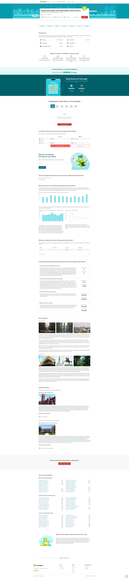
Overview (49, 26)
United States (46, 557)
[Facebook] (35, 570)
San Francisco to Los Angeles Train (71, 516)
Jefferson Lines (46, 407)
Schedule (42, 26)
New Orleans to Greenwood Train (44, 497)
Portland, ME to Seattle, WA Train (44, 522)
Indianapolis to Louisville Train (70, 484)
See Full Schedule (64, 124)
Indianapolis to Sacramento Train (44, 490)
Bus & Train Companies (61, 1)
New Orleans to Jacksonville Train (44, 506)
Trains (54, 1)
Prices (57, 26)
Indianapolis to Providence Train (71, 487)
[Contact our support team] (126, 576)
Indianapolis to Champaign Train (44, 481)
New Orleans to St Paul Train (43, 509)
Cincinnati (42, 351)
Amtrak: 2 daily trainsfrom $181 (45, 177)
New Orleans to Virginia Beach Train (71, 507)
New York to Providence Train (43, 518)
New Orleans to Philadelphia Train (71, 497)
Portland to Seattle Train (69, 526)
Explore (69, 1)
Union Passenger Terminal (83, 380)
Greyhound (41, 407)
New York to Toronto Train (43, 526)
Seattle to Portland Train (69, 519)
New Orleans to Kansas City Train (44, 500)
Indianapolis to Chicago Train (70, 491)
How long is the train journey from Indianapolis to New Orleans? (51, 278)
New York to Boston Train (70, 515)
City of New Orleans (80, 438)
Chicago (84, 350)
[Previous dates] (49, 106)
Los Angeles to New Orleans (72, 440)
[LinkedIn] (37, 570)
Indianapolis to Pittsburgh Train (70, 483)
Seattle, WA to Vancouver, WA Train (71, 518)
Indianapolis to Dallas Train (43, 484)
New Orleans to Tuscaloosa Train (44, 499)
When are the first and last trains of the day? (48, 291)
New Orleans (56, 557)
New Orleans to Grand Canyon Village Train (72, 506)
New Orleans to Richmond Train (44, 503)
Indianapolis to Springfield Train (70, 490)
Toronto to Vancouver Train (70, 525)
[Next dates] (80, 106)
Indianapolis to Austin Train (43, 480)
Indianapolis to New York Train (43, 483)
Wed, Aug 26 (67, 17)
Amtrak (41, 249)
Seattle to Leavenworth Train (43, 516)
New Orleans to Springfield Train (44, 507)
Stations (86, 26)
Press (73, 570)
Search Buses (80, 145)
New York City (52, 440)
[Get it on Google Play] (82, 86)
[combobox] (45, 17)
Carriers (64, 26)
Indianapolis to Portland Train (43, 491)
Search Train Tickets (64, 463)
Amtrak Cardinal (75, 406)
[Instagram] (33, 570)
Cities (79, 26)
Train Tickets (41, 557)
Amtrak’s (48, 438)
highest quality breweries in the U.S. (46, 348)
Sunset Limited (61, 440)
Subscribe (42, 167)
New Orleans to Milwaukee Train (44, 504)
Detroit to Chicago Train (69, 522)
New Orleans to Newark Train (70, 500)
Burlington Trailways (61, 407)
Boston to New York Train (43, 519)
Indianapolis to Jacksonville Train (71, 481)
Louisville (88, 350)
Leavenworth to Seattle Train (43, 515)
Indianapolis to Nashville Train (43, 487)
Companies (86, 568)
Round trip (49, 14)
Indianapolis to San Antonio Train (71, 480)
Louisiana (51, 557)
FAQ (72, 26)
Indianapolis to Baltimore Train (70, 488)
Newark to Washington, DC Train (44, 525)
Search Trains (60, 145)
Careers (73, 571)
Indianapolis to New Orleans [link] (64, 557)
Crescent (45, 440)
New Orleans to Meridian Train (70, 509)
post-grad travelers (76, 371)
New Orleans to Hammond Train (71, 504)
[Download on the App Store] (71, 86)
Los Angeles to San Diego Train (44, 523)
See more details (42, 179)
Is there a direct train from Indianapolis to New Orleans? (50, 265)
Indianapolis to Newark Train (43, 488)
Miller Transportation (52, 407)
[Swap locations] (52, 17)
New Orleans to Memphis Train (70, 503)
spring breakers (68, 371)
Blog (73, 1)
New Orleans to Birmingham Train (71, 499)
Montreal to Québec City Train (70, 523)
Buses (49, 1)
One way (43, 14)
